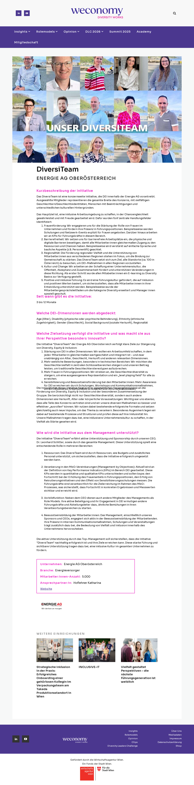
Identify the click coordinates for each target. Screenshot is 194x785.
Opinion (133, 738)
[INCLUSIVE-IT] (97, 650)
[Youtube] (27, 13)
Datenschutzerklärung (170, 742)
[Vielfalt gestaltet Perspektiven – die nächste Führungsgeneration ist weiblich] (139, 650)
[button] (174, 13)
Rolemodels (131, 734)
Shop (179, 745)
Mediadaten (175, 734)
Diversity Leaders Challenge (123, 745)
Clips (135, 742)
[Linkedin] (18, 13)
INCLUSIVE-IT (89, 667)
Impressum (176, 738)
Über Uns (176, 731)
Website (46, 589)
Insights (133, 731)
